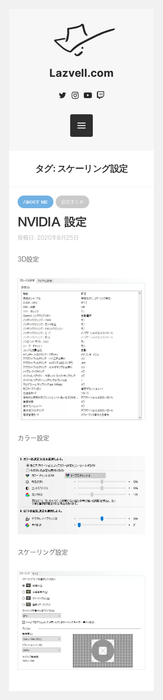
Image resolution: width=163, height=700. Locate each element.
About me (35, 202)
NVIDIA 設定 (52, 222)
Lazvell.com (81, 72)
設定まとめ (72, 202)
